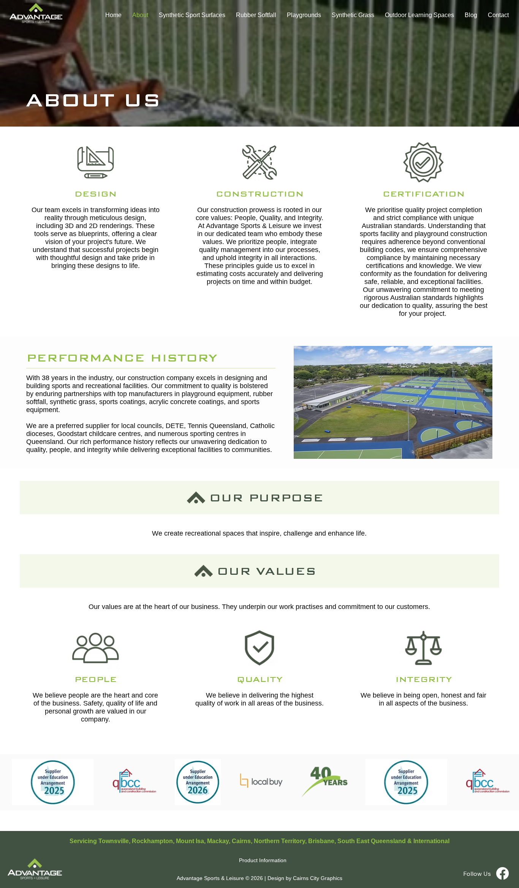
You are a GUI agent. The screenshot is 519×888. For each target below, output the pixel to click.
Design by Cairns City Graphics (304, 878)
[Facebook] (502, 873)
